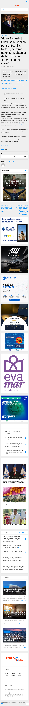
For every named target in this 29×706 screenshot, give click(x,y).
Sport (12, 678)
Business (12, 673)
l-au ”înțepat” (20, 123)
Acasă (6, 673)
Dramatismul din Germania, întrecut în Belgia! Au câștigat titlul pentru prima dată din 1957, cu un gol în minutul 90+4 (14, 82)
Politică (19, 675)
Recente (5, 460)
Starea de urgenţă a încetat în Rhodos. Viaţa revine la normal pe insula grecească (14, 591)
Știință (18, 678)
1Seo (2, 703)
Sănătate (7, 678)
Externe (6, 675)
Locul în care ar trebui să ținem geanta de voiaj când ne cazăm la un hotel (14, 614)
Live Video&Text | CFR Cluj (9, 88)
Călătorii (7, 610)
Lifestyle (13, 675)
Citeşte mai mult (5, 145)
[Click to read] (14, 194)
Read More (23, 600)
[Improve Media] (14, 6)
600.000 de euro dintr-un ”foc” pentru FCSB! (13, 86)
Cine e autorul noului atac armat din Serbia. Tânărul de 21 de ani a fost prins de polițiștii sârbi (6, 208)
